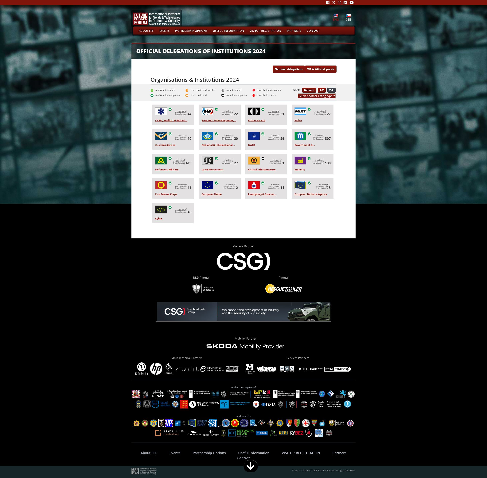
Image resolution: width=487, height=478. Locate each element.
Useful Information (228, 31)
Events (164, 31)
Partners (294, 31)
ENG (336, 19)
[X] (333, 2)
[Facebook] (327, 2)
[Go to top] (472, 466)
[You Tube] (351, 2)
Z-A (331, 90)
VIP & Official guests (320, 69)
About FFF (146, 31)
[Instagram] (339, 2)
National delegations (289, 69)
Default (309, 90)
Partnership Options (191, 31)
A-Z (322, 90)
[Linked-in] (345, 2)
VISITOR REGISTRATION (265, 31)
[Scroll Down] (251, 466)
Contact (313, 31)
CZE (348, 19)
